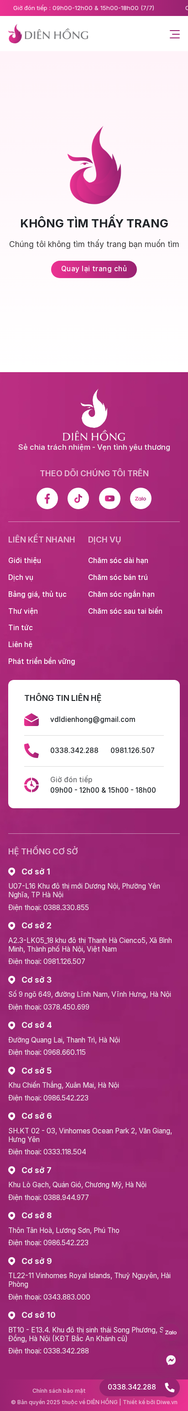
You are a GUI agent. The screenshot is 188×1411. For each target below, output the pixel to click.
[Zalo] (140, 498)
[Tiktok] (78, 498)
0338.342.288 (74, 750)
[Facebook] (47, 498)
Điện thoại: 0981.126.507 (46, 961)
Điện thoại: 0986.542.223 (48, 1098)
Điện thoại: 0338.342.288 (48, 1351)
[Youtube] (109, 498)
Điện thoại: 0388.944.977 (48, 1197)
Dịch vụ (20, 577)
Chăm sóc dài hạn (118, 560)
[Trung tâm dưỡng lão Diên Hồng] (48, 34)
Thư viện (23, 611)
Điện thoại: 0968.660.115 (47, 1052)
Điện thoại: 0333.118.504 (47, 1152)
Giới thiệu (24, 560)
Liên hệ (20, 644)
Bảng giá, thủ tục (37, 594)
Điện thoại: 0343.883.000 (49, 1297)
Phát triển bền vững (41, 661)
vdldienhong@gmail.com (93, 719)
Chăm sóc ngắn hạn (121, 594)
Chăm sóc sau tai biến (125, 611)
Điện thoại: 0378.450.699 (48, 1007)
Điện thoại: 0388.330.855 (48, 907)
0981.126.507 (132, 750)
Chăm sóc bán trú (118, 577)
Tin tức (20, 627)
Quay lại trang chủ (94, 268)
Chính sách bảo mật (59, 1390)
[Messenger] (171, 1360)
